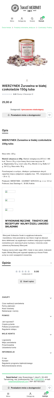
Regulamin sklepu (9, 329)
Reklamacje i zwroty (10, 311)
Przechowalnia (8, 345)
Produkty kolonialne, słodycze (24, 27)
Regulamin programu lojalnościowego (17, 363)
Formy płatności (8, 306)
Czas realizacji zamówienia (13, 303)
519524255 (39, 379)
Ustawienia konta (9, 347)
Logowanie (6, 340)
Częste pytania (8, 324)
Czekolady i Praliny (45, 27)
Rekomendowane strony (12, 366)
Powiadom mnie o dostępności (25, 115)
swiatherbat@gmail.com (18, 381)
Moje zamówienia (9, 342)
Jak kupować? (8, 322)
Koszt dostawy (8, 308)
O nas (4, 358)
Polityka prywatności (10, 327)
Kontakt (5, 361)
